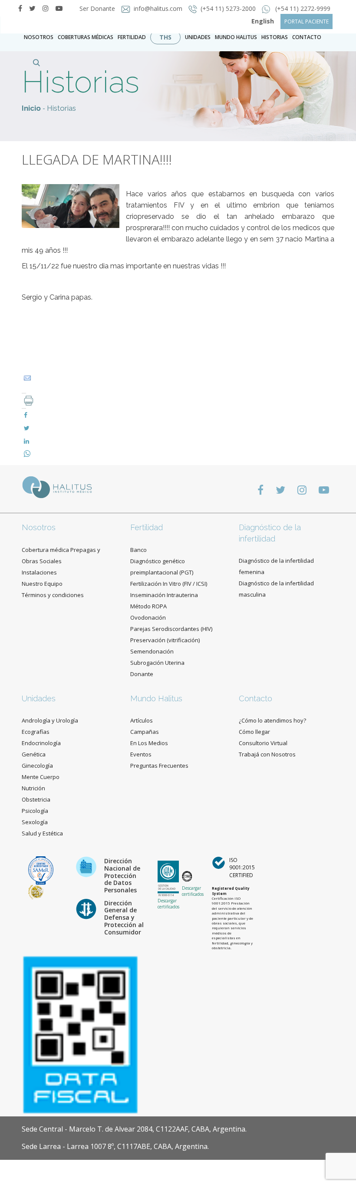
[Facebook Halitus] (20, 8)
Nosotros (38, 37)
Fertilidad (132, 37)
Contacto (255, 698)
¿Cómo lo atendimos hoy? (272, 720)
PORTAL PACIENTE (306, 21)
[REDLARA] (35, 891)
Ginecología (37, 765)
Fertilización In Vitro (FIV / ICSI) (168, 584)
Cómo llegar (254, 732)
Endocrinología (41, 743)
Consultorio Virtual (263, 743)
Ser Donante (98, 8)
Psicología (35, 811)
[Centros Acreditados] (40, 870)
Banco (138, 550)
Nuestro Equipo (42, 584)
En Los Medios (149, 743)
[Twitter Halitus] (32, 8)
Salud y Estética (42, 833)
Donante (141, 674)
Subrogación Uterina (157, 663)
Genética (34, 754)
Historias (274, 37)
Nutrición (33, 788)
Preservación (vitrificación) (165, 640)
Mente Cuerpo (40, 777)
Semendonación (152, 651)
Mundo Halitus (236, 37)
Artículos (141, 720)
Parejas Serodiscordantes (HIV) (171, 629)
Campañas (144, 732)
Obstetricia (36, 799)
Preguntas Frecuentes (159, 765)
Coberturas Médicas (85, 37)
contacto (306, 37)
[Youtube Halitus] (323, 489)
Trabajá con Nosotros (267, 754)
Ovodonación (148, 617)
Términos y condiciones (53, 595)
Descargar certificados (168, 904)
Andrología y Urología (50, 720)
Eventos (141, 754)
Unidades (198, 37)
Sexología (35, 822)
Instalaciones (39, 572)
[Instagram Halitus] (45, 8)
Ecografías (35, 732)
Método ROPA (148, 606)
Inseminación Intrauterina (164, 595)
